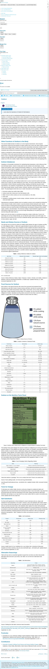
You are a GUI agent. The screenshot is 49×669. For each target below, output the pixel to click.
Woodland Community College (31, 95)
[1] (17, 212)
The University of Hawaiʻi (24, 650)
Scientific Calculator (6, 64)
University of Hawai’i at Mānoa (11, 106)
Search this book (3, 20)
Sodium (8, 649)
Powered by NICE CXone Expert (18, 662)
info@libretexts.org (14, 667)
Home (6, 95)
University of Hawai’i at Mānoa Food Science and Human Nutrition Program (21, 644)
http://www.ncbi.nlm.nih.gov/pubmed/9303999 (13, 638)
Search (3, 93)
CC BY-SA (42, 649)
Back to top (3, 653)
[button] (4, 72)
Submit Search (3, 24)
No (18, 657)
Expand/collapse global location (47, 95)
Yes (14, 657)
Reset (2, 32)
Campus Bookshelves (16, 95)
